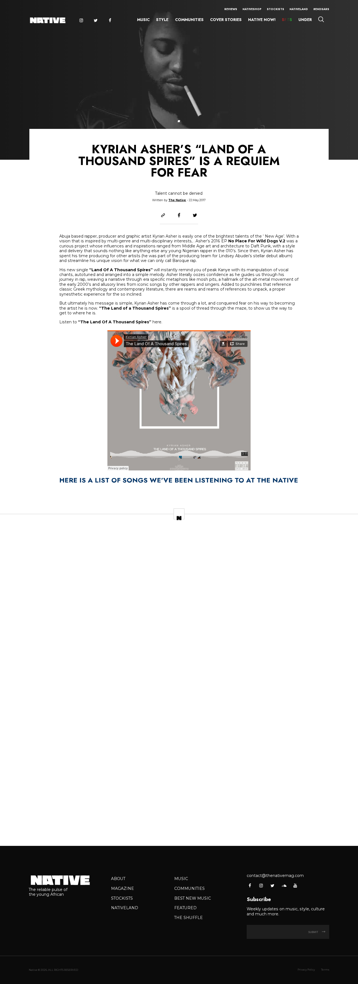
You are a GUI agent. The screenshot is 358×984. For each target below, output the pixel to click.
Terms (325, 969)
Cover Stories (226, 19)
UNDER (305, 19)
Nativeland (298, 9)
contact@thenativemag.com (275, 875)
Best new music (192, 898)
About (118, 878)
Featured (185, 907)
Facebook (110, 20)
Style (162, 19)
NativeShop (252, 9)
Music (143, 19)
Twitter (95, 20)
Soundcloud (284, 885)
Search (321, 19)
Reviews (230, 9)
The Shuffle (188, 917)
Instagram (81, 20)
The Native (177, 200)
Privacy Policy (306, 969)
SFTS (287, 19)
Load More (179, 824)
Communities (189, 19)
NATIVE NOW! (261, 19)
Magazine (122, 888)
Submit (313, 932)
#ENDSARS (321, 9)
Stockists (275, 9)
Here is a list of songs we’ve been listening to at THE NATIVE (178, 480)
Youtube (295, 885)
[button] (179, 121)
